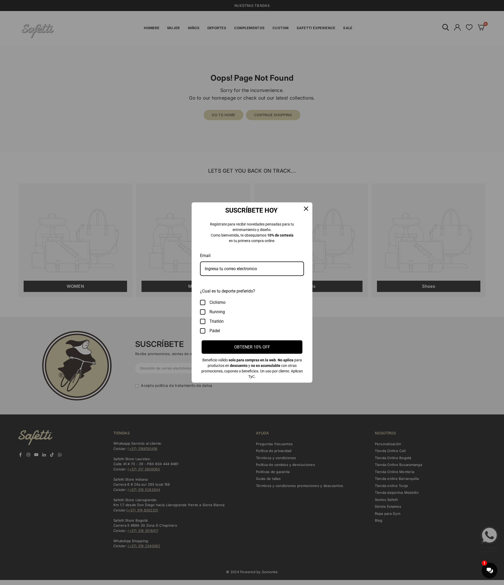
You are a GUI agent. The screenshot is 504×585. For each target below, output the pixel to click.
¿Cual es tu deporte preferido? (227, 291)
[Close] (306, 208)
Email (205, 255)
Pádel (214, 330)
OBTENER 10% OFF (252, 347)
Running (217, 311)
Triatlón (216, 321)
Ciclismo (217, 302)
